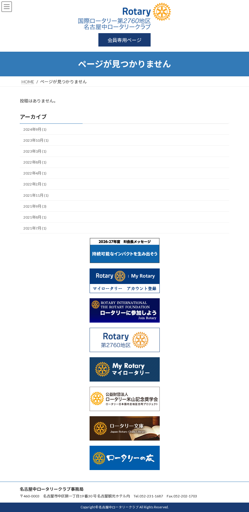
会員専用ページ (124, 40)
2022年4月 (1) (34, 173)
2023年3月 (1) (34, 151)
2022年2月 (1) (34, 184)
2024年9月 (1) (34, 129)
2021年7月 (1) (34, 228)
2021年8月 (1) (34, 217)
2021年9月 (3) (34, 206)
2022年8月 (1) (34, 162)
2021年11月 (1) (36, 195)
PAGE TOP (237, 490)
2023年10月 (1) (36, 140)
